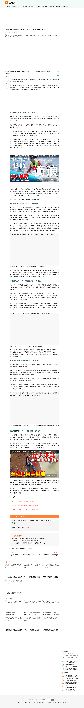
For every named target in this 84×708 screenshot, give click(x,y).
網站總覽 (65, 702)
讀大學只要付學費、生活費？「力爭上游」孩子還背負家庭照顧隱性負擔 (51, 613)
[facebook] (68, 2)
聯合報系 (49, 702)
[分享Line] (6, 80)
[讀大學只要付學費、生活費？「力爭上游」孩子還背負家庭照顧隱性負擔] (51, 606)
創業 (17, 548)
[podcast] (72, 2)
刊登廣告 (19, 702)
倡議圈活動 (66, 6)
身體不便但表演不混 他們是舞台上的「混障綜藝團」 (25, 509)
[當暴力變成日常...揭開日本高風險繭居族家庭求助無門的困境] (32, 606)
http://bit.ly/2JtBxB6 (32, 527)
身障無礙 (30, 548)
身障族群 (23, 548)
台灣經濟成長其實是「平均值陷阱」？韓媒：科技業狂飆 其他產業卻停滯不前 (51, 576)
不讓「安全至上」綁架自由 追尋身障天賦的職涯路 (25, 505)
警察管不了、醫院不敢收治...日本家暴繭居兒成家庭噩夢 (14, 613)
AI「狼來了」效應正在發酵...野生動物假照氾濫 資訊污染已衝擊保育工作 (14, 576)
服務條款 (36, 702)
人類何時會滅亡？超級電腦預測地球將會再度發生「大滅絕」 (29, 543)
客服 (26, 702)
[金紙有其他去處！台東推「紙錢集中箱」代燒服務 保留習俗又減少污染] (32, 569)
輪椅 (13, 548)
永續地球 (44, 6)
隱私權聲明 (44, 702)
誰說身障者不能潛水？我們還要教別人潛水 (23, 501)
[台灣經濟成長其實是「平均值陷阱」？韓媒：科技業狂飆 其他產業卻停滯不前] (51, 569)
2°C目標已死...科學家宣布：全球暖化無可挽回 (25, 540)
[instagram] (70, 2)
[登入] (76, 2)
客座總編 (7, 6)
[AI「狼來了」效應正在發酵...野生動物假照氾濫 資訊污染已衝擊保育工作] (14, 569)
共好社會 (37, 6)
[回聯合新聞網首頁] (6, 2)
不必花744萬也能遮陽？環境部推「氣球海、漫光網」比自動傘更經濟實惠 (14, 593)
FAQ (23, 702)
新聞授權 (30, 702)
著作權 (39, 702)
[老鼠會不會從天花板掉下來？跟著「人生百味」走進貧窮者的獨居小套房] (32, 622)
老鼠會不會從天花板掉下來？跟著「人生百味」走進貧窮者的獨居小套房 (32, 629)
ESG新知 (31, 6)
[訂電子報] (74, 2)
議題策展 (58, 6)
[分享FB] (6, 76)
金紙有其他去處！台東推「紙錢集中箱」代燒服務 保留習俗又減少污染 (32, 576)
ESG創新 (24, 6)
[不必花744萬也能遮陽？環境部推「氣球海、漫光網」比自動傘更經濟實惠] (14, 585)
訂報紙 (54, 702)
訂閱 (52, 699)
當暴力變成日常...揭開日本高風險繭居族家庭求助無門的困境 (32, 613)
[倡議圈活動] (78, 673)
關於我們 (59, 702)
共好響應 (51, 6)
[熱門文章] (78, 651)
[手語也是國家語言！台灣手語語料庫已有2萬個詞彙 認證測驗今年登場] (51, 622)
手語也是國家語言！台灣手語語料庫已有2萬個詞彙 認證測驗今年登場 (51, 629)
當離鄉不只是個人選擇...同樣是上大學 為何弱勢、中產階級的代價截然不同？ (14, 629)
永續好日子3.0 (16, 6)
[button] (78, 2)
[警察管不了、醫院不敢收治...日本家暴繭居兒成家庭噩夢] (14, 606)
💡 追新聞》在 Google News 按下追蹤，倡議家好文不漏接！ (29, 538)
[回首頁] (10, 2)
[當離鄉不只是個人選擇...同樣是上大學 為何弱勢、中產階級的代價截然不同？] (14, 622)
